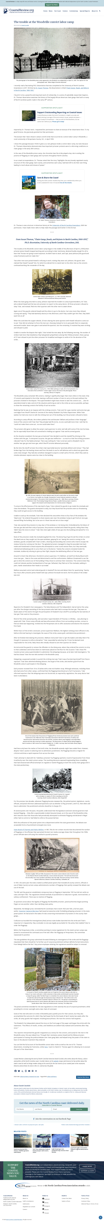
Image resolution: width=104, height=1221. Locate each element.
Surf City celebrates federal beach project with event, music (41, 1150)
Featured (31, 1076)
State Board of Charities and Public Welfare (29, 830)
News (50, 11)
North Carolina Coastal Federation (12, 1201)
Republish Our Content (29, 1206)
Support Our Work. (52, 5)
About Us (95, 11)
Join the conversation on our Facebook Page (53, 1119)
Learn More (87, 1166)
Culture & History (24, 1076)
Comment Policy (85, 1201)
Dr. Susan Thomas (42, 88)
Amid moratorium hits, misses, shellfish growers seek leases (21, 1150)
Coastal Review (10, 1)
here (46, 1047)
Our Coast (57, 11)
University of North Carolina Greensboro (66, 225)
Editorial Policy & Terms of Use (89, 1204)
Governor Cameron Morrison (29, 911)
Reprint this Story (83, 1077)
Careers (25, 1209)
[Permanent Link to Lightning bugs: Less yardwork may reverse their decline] (61, 1140)
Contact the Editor (67, 1198)
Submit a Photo (66, 1201)
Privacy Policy (85, 1198)
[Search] (100, 10)
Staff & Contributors (28, 1201)
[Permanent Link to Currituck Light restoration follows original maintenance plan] (80, 1140)
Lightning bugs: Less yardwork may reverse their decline (60, 1150)
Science (65, 11)
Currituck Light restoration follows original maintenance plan (79, 1149)
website (56, 1061)
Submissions (26, 1204)
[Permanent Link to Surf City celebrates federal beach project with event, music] (42, 1141)
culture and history (52, 1076)
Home (45, 11)
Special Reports (85, 11)
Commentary (73, 11)
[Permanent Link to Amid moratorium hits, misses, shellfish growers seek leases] (23, 1141)
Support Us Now (87, 1171)
